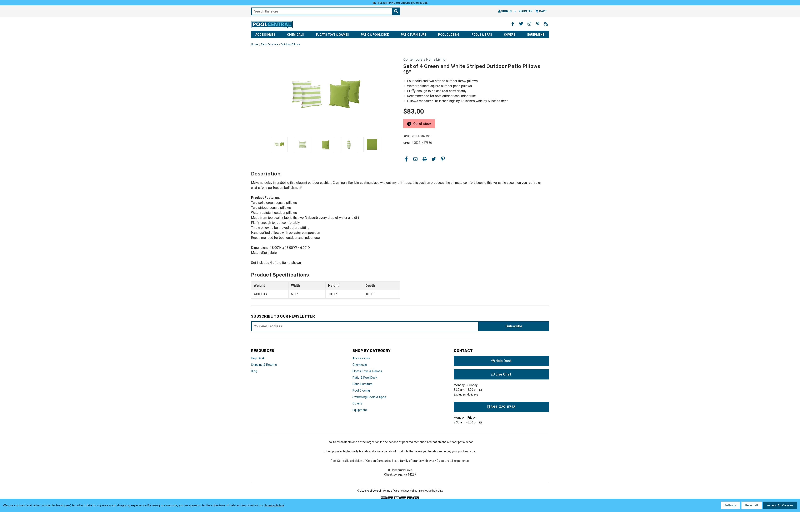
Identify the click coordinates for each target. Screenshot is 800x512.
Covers (509, 34)
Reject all (751, 505)
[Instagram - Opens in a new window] (529, 24)
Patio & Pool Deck (375, 34)
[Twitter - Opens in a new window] (521, 24)
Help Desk (258, 358)
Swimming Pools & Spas (369, 397)
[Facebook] (406, 159)
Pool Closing (448, 34)
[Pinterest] (443, 159)
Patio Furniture (413, 34)
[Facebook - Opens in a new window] (513, 24)
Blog (254, 371)
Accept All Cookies (780, 505)
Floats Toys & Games (332, 34)
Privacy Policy (409, 490)
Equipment (536, 34)
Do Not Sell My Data (431, 490)
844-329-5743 (502, 407)
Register (525, 11)
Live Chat (503, 374)
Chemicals (295, 34)
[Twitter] (434, 159)
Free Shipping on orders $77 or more (402, 2)
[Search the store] (396, 11)
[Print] (425, 159)
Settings (730, 505)
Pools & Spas (481, 34)
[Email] (415, 159)
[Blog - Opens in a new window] (546, 24)
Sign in (506, 11)
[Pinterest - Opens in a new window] (538, 24)
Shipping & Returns (264, 365)
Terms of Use (391, 490)
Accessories (265, 34)
